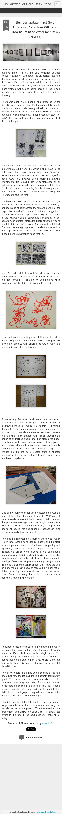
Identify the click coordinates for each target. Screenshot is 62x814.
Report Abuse (50, 812)
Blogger (41, 812)
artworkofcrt (48, 723)
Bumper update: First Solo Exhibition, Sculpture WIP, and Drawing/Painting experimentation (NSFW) (35, 29)
